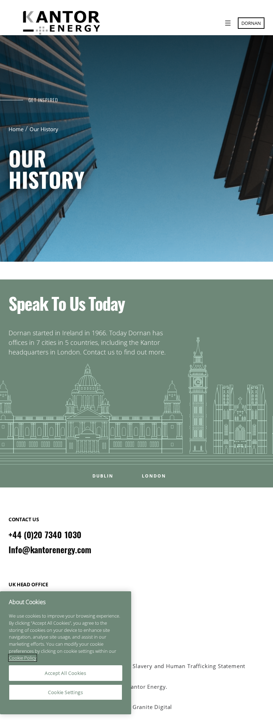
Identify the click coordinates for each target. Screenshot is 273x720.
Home (16, 129)
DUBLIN (102, 476)
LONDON (154, 476)
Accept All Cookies (65, 673)
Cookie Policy (22, 658)
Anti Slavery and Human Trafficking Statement (182, 666)
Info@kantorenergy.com (50, 549)
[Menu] (227, 23)
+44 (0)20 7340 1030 (45, 534)
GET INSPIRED (43, 100)
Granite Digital (152, 706)
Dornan (251, 23)
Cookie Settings (65, 692)
